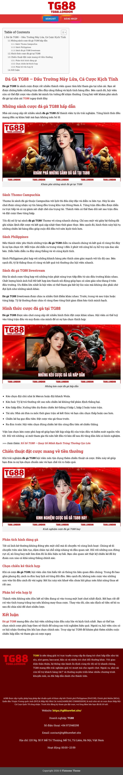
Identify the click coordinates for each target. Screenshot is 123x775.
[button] (4, 7)
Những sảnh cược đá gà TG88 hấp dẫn (29, 40)
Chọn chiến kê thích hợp (27, 63)
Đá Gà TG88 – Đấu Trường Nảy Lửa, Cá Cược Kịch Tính (36, 37)
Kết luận (15, 70)
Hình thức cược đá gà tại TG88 (25, 53)
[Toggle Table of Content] (62, 32)
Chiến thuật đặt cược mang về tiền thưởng (32, 57)
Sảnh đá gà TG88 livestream (28, 50)
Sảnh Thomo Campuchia (26, 44)
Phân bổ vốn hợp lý (24, 67)
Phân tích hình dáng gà (26, 60)
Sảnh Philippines (23, 47)
